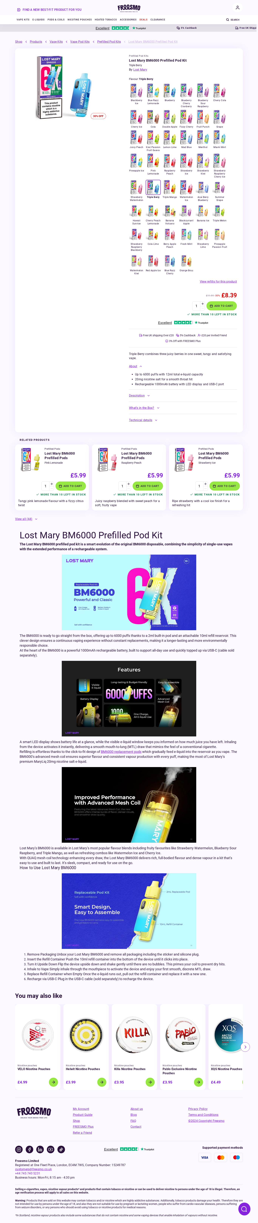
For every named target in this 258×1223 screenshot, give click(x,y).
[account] (237, 7)
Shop (18, 41)
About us (137, 1109)
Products (36, 41)
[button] (183, 366)
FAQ (133, 1121)
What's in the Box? (141, 408)
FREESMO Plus (83, 1126)
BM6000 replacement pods (121, 752)
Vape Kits (56, 41)
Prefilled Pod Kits (109, 41)
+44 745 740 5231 (27, 1173)
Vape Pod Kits (80, 41)
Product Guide (82, 1115)
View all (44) (23, 519)
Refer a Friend (82, 1133)
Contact (136, 1126)
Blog (134, 1115)
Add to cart (223, 305)
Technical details (140, 420)
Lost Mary (140, 69)
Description (137, 395)
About (133, 366)
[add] (202, 303)
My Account (81, 1109)
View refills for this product (218, 281)
